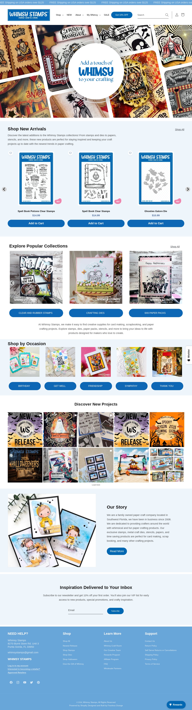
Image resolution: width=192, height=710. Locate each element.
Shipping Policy (151, 655)
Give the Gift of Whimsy (73, 664)
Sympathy (131, 386)
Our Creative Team (112, 650)
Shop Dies (67, 655)
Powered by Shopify (78, 705)
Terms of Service (152, 664)
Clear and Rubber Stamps (35, 313)
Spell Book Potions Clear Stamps (36, 211)
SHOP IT (60, 465)
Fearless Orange (115, 705)
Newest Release (70, 646)
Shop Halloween (70, 659)
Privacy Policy (151, 659)
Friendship (95, 386)
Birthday (24, 386)
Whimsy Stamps (90, 702)
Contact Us (150, 641)
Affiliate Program (111, 659)
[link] (25, 429)
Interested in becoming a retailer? (24, 669)
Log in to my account (18, 665)
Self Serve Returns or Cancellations (161, 650)
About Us (108, 641)
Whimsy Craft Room (113, 646)
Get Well (60, 386)
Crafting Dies (95, 313)
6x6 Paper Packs (155, 313)
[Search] (167, 14)
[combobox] (153, 14)
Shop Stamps (69, 650)
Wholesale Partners (112, 668)
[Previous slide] (4, 189)
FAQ (106, 664)
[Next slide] (187, 189)
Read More (117, 551)
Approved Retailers (17, 672)
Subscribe (115, 611)
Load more (96, 485)
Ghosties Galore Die (155, 211)
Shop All (179, 129)
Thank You (166, 386)
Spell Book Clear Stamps (96, 211)
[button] (59, 15)
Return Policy (151, 646)
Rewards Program (112, 655)
